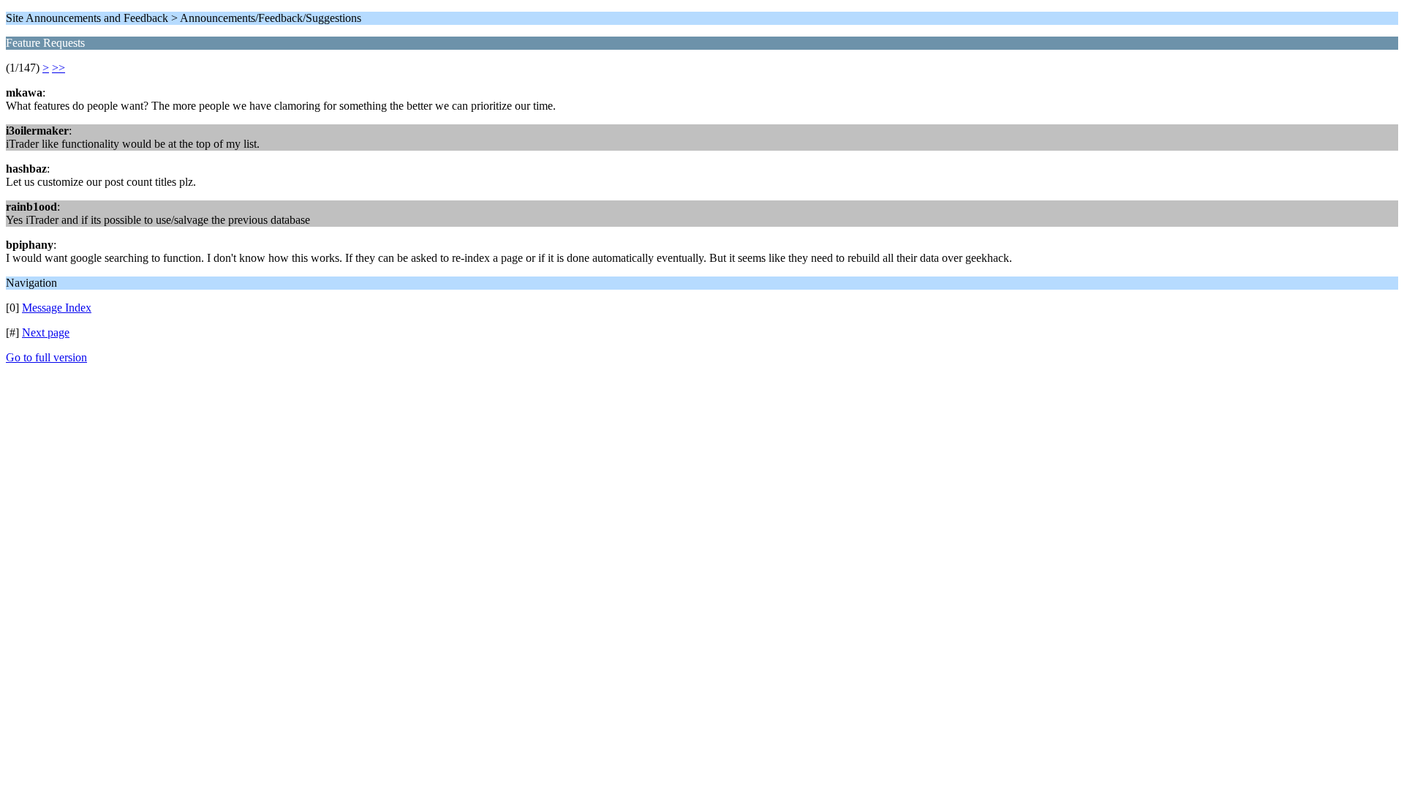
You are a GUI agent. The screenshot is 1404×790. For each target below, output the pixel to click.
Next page (45, 332)
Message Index (56, 307)
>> (58, 67)
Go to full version (46, 357)
